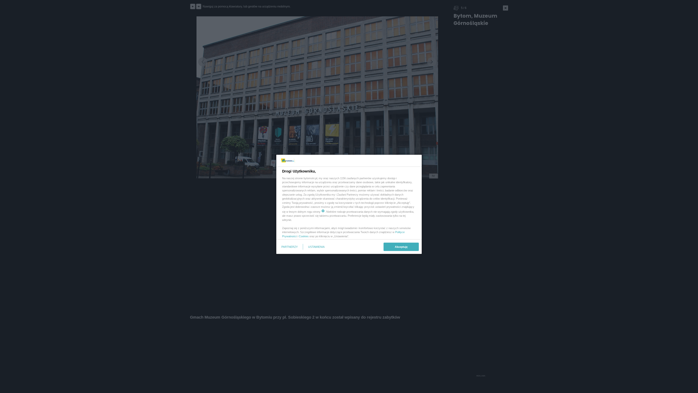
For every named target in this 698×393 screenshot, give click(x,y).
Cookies (304, 236)
